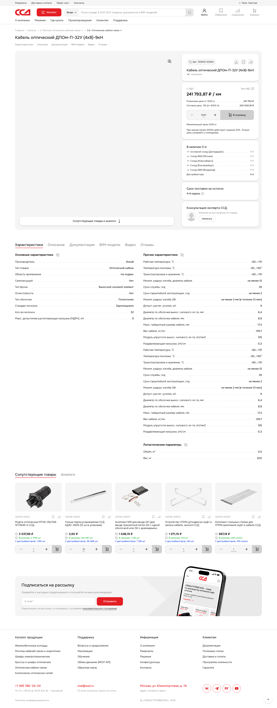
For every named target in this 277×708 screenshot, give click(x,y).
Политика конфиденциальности (32, 700)
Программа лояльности (217, 662)
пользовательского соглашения (100, 608)
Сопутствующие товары (35, 474)
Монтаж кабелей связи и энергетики (37, 651)
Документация (59, 44)
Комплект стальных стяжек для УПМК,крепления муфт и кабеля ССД (237, 523)
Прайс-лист (63, 2)
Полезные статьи (213, 651)
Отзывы (103, 44)
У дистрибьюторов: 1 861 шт (30, 541)
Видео (91, 44)
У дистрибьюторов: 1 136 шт (130, 541)
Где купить (56, 20)
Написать (207, 218)
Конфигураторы (150, 662)
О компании (22, 20)
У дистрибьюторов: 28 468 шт (81, 541)
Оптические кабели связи (31, 667)
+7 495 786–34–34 (28, 686)
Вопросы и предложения (93, 645)
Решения (40, 20)
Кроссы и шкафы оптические (33, 662)
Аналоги (68, 474)
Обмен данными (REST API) (94, 662)
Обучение (84, 656)
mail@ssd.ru (86, 686)
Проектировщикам (80, 20)
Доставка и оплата (41, 2)
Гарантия (208, 667)
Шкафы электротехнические (32, 656)
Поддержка (120, 20)
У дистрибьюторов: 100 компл (231, 541)
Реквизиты (21, 2)
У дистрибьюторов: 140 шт (179, 541)
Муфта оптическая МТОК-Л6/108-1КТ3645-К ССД (36, 523)
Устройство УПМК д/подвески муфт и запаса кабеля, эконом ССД (188, 523)
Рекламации (85, 651)
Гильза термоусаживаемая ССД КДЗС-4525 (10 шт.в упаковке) (84, 523)
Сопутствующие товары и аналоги (94, 221)
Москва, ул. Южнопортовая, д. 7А (163, 686)
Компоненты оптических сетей (34, 673)
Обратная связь (87, 667)
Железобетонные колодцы (31, 645)
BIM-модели (77, 44)
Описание (42, 44)
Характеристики (24, 44)
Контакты (79, 2)
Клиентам (102, 20)
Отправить (110, 601)
